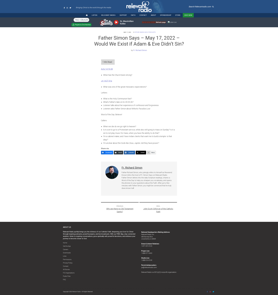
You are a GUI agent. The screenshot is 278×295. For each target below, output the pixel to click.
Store (177, 15)
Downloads (67, 253)
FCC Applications (68, 273)
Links (64, 256)
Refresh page (161, 22)
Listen (94, 15)
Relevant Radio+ (108, 15)
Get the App (67, 246)
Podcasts (152, 32)
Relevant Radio (76, 291)
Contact (143, 15)
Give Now (188, 15)
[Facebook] (64, 8)
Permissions (67, 259)
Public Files (66, 276)
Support (123, 15)
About (153, 15)
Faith (133, 15)
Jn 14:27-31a (106, 81)
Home (65, 243)
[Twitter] (70, 8)
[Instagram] (67, 8)
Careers (65, 249)
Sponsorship (165, 15)
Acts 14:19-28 (107, 69)
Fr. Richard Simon (140, 50)
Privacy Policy (67, 263)
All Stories (66, 269)
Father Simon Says (141, 32)
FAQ (64, 279)
